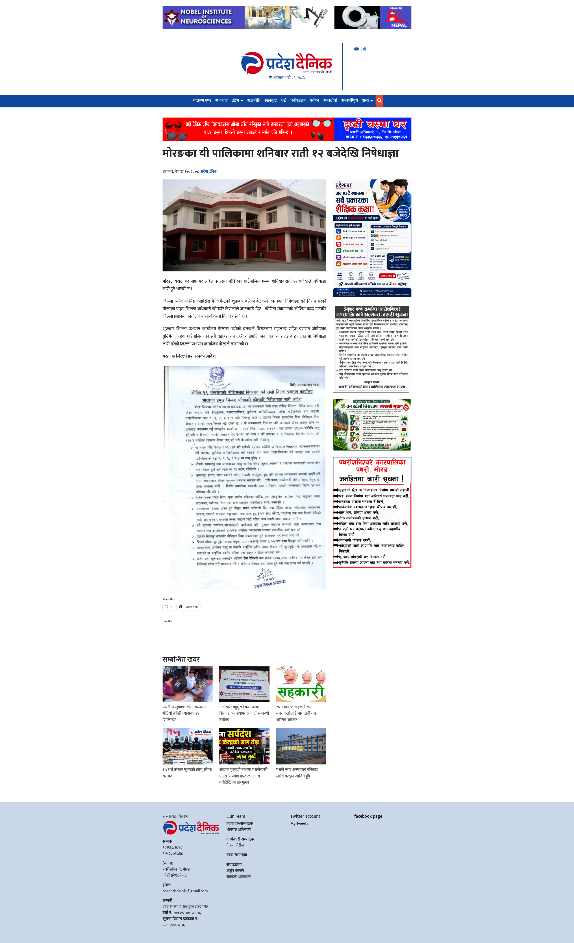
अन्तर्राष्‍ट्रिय (349, 101)
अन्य (365, 101)
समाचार (221, 101)
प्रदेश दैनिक (209, 171)
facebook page (368, 816)
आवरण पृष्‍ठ (202, 101)
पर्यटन (314, 101)
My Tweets (299, 823)
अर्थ (283, 101)
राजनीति (254, 101)
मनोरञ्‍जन (298, 101)
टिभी (362, 49)
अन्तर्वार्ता (330, 101)
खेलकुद (271, 101)
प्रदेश (235, 101)
